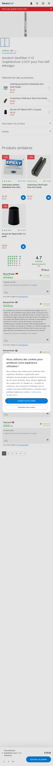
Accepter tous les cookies (27, 401)
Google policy (11, 395)
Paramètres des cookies (26, 407)
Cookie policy (35, 392)
